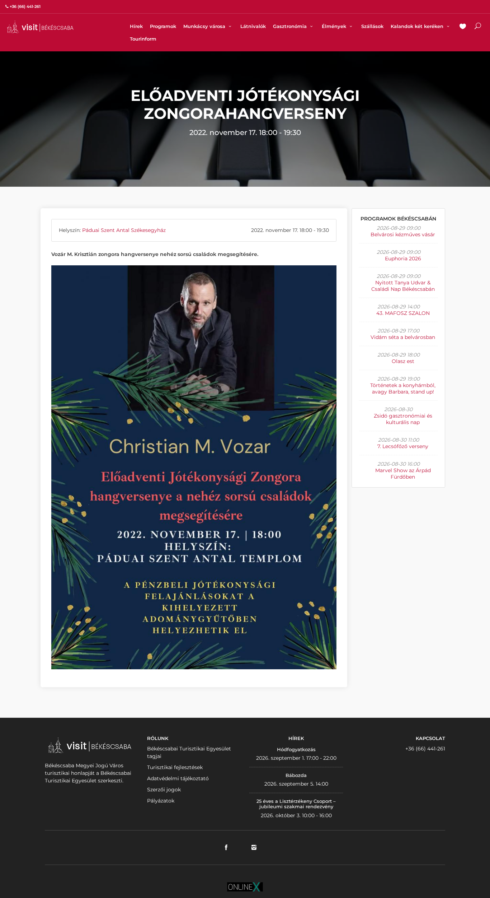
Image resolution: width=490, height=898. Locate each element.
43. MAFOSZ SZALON (403, 313)
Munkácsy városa (205, 26)
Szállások (372, 26)
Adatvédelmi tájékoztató (178, 778)
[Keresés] (478, 27)
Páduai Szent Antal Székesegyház (124, 230)
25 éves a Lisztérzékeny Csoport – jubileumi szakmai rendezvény (296, 804)
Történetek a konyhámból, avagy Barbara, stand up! (402, 388)
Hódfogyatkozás (296, 749)
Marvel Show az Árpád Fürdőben (403, 473)
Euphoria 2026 (403, 258)
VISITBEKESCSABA (40, 26)
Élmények (335, 26)
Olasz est (403, 361)
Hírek (136, 26)
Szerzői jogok (164, 789)
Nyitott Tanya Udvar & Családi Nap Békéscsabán (403, 285)
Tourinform (143, 39)
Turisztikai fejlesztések (175, 767)
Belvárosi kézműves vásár (403, 234)
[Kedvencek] (463, 27)
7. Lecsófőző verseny (402, 446)
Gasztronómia (290, 26)
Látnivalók (253, 26)
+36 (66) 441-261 (425, 748)
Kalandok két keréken (418, 26)
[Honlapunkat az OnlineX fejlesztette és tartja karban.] (245, 886)
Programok (163, 26)
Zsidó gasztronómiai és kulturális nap (403, 419)
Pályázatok (160, 800)
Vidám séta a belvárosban (403, 337)
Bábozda (296, 775)
